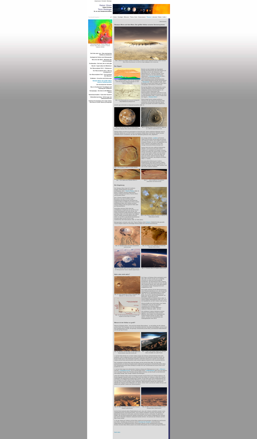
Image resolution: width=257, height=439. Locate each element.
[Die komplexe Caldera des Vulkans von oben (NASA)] (127, 166)
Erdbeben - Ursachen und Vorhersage (101, 78)
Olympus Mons (153, 97)
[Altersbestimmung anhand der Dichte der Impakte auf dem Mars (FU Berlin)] (127, 313)
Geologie (120, 17)
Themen (149, 17)
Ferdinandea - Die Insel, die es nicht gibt (100, 63)
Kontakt (104, 1)
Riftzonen (162, 369)
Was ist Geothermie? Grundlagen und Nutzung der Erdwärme (101, 87)
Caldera (155, 138)
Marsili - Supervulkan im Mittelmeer (102, 66)
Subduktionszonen (125, 370)
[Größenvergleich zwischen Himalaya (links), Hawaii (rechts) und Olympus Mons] (127, 78)
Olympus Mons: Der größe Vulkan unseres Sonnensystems (102, 81)
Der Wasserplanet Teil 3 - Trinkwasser (101, 68)
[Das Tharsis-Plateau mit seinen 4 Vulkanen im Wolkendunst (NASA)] (154, 214)
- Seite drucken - (163, 21)
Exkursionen (141, 17)
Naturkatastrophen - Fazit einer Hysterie (100, 94)
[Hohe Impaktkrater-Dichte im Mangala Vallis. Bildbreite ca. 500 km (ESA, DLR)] (127, 293)
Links (164, 17)
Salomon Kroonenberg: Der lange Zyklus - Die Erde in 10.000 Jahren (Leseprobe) (100, 101)
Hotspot (148, 222)
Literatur (154, 17)
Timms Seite (133, 17)
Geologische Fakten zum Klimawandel (101, 57)
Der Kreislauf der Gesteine (104, 84)
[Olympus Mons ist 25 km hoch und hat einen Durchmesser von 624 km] (140, 59)
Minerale (126, 17)
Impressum (98, 1)
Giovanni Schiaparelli (155, 76)
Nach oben (117, 432)
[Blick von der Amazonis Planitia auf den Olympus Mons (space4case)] (154, 405)
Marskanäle (146, 82)
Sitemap (109, 1)
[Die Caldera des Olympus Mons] (127, 178)
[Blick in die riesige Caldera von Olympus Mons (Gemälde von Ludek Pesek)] (154, 350)
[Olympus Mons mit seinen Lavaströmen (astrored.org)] (127, 244)
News (160, 17)
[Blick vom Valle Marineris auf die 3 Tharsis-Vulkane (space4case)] (127, 405)
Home (115, 17)
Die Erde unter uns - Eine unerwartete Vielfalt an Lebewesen (101, 54)
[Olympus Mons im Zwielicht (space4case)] (154, 266)
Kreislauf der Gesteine (145, 422)
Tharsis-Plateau (130, 191)
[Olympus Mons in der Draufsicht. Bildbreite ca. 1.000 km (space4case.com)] (154, 126)
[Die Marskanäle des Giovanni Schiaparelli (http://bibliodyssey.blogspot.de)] (127, 98)
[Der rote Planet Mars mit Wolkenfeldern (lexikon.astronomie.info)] (127, 126)
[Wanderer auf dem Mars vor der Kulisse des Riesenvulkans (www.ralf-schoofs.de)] (127, 350)
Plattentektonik (150, 370)
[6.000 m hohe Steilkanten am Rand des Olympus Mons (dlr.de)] (154, 244)
